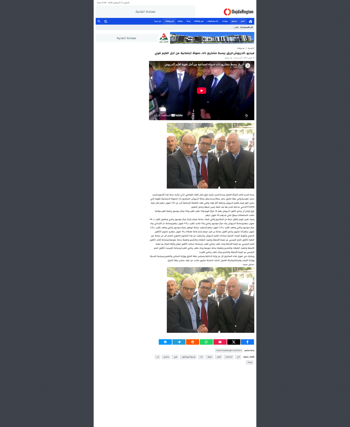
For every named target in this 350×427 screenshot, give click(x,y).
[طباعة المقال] (165, 342)
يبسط (250, 362)
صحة (188, 21)
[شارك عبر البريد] (220, 342)
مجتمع (234, 21)
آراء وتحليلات (212, 21)
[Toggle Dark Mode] (105, 21)
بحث (99, 21)
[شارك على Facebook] (247, 342)
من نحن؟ (157, 21)
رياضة (180, 21)
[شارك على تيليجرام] (179, 342)
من (158, 356)
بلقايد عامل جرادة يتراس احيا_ (227, 27)
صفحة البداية (250, 21)
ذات (201, 356)
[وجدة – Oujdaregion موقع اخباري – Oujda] (224, 12)
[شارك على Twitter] (234, 342)
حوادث (225, 21)
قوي (175, 356)
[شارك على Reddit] (193, 342)
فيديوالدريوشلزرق (188, 356)
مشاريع (166, 356)
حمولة (210, 356)
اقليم (219, 356)
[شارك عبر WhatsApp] (206, 342)
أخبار (243, 21)
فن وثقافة (198, 21)
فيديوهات (169, 21)
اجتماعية (229, 356)
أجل (238, 356)
